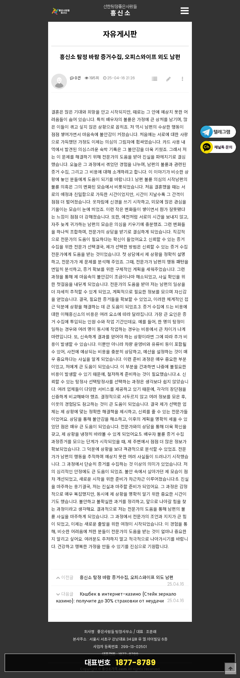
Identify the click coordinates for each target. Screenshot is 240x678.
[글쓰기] (168, 79)
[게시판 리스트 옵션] (182, 79)
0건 (77, 78)
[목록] (154, 79)
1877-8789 (120, 662)
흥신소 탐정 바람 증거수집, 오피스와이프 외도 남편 (126, 577)
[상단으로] (230, 668)
